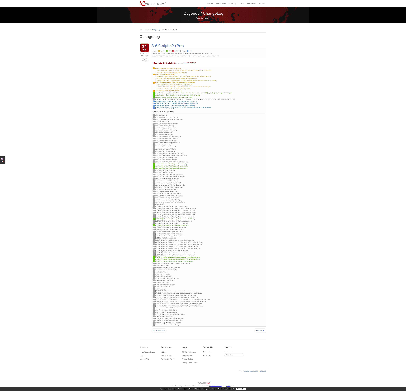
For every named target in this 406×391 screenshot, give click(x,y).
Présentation (221, 3)
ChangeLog (155, 29)
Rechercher (228, 352)
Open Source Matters (215, 386)
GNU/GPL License (189, 352)
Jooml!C (203, 382)
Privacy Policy (187, 359)
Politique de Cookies (190, 362)
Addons (164, 352)
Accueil (210, 3)
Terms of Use (187, 355)
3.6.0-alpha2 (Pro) (168, 45)
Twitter (208, 355)
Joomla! (228, 386)
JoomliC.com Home (147, 352)
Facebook (209, 352)
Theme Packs (166, 355)
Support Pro (144, 359)
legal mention (254, 371)
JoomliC (246, 371)
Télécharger (233, 3)
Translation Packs (168, 359)
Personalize (241, 389)
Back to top (263, 371)
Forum (142, 355)
